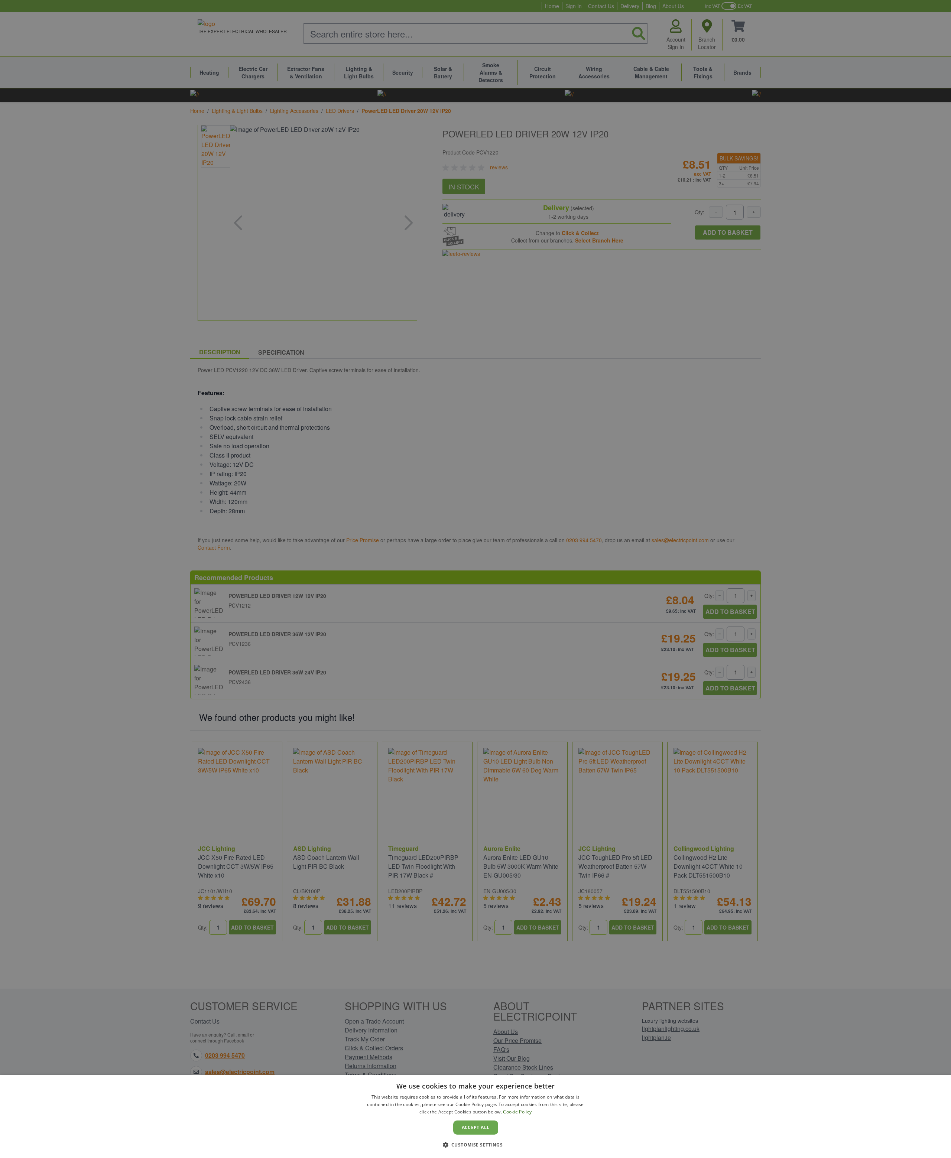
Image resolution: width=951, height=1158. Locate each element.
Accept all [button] (476, 1127)
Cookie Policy (517, 1112)
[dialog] (475, 1116)
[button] (475, 1144)
